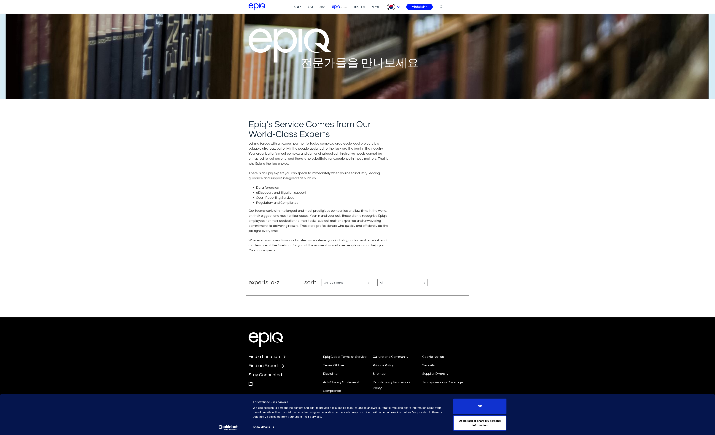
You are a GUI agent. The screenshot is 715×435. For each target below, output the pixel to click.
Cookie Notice (433, 357)
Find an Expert (264, 365)
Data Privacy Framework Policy (392, 385)
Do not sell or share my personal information (480, 423)
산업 (310, 7)
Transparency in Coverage (442, 382)
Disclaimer (331, 373)
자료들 (375, 7)
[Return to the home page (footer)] (257, 6)
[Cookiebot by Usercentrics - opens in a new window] (228, 428)
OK (480, 406)
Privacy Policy (383, 365)
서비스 (298, 7)
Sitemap (379, 373)
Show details (261, 426)
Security (428, 365)
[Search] (440, 7)
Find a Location (265, 356)
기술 (322, 7)
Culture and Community (390, 357)
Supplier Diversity (435, 373)
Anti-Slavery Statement (341, 382)
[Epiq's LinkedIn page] (250, 384)
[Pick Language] (393, 7)
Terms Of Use (333, 365)
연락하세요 (419, 6)
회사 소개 (359, 7)
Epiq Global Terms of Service (345, 357)
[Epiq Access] (339, 7)
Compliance (332, 391)
